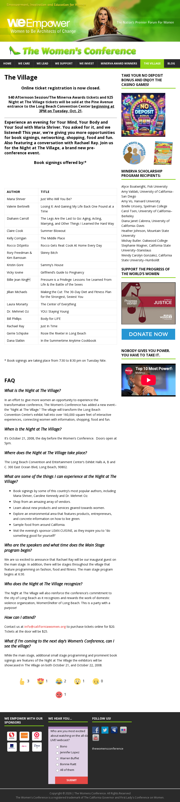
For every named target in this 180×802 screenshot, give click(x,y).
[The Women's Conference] (90, 39)
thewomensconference (107, 748)
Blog (171, 63)
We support (64, 63)
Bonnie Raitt (68, 764)
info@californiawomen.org (45, 626)
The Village (152, 63)
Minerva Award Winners (119, 63)
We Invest (86, 63)
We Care (24, 63)
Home (7, 63)
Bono (63, 746)
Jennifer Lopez (69, 752)
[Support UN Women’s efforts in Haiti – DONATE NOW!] (148, 337)
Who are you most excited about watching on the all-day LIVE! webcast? (70, 735)
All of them (67, 770)
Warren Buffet (69, 758)
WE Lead (42, 63)
